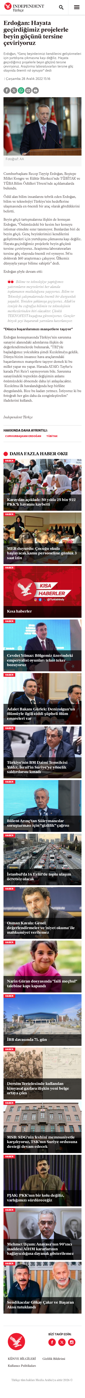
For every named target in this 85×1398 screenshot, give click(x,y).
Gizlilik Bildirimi (53, 1359)
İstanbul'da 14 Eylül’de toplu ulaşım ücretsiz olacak (39, 877)
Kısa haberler (19, 612)
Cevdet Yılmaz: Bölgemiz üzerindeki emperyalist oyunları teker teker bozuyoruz (40, 660)
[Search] (61, 7)
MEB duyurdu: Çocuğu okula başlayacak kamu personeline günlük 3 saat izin (42, 553)
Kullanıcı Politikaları (22, 1366)
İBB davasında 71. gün (27, 1040)
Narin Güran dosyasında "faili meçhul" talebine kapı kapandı (42, 984)
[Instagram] (71, 1342)
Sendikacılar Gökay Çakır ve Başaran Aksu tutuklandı (40, 1305)
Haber (9, 461)
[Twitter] (62, 1342)
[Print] (35, 90)
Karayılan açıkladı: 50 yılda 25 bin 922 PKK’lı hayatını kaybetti (41, 502)
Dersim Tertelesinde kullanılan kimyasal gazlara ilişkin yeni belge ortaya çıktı (38, 1088)
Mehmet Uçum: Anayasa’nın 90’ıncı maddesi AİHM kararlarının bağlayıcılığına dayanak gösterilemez (40, 1249)
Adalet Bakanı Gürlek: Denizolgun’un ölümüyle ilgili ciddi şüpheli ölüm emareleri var (41, 714)
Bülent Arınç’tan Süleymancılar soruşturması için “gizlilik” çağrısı (38, 823)
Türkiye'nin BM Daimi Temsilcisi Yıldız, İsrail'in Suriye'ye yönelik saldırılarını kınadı (37, 767)
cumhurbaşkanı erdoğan (23, 436)
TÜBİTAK (52, 436)
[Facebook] (52, 1342)
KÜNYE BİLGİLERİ (22, 1359)
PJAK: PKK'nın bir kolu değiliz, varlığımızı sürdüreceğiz (35, 1198)
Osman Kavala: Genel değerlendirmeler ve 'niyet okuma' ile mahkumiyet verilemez (41, 928)
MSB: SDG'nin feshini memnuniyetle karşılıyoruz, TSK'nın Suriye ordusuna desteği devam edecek (42, 1142)
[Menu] (76, 7)
